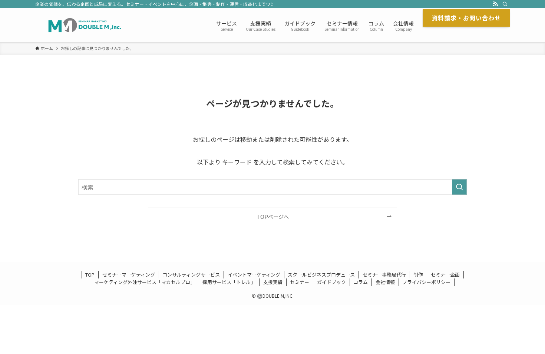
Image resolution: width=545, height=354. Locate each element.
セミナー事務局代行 (384, 274)
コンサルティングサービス (191, 274)
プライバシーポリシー (426, 281)
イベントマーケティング (254, 274)
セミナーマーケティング (128, 274)
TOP (90, 274)
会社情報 (385, 281)
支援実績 (273, 281)
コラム (360, 281)
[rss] (495, 4)
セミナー (299, 281)
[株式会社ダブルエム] (84, 25)
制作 (418, 274)
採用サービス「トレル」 (228, 281)
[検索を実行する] (459, 187)
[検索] (505, 4)
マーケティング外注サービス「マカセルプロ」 (144, 281)
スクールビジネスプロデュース (321, 274)
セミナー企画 (445, 274)
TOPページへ (273, 216)
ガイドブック (331, 281)
